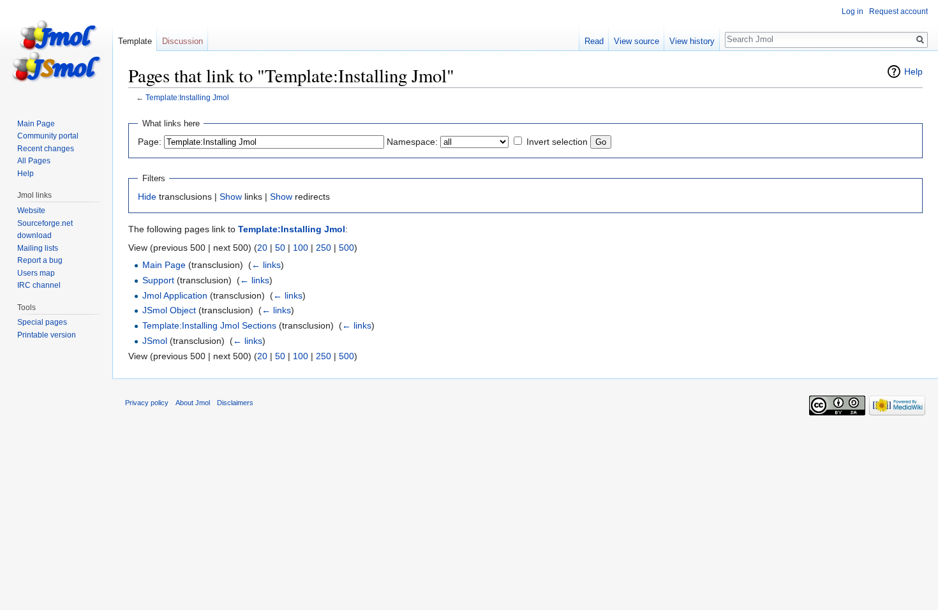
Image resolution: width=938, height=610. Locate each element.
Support (158, 280)
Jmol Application (174, 295)
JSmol (154, 341)
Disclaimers (235, 402)
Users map (36, 273)
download (34, 235)
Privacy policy (146, 402)
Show (231, 196)
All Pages (33, 160)
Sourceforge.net (45, 223)
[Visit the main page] (56, 51)
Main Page (164, 265)
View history (692, 41)
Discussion (182, 41)
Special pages (42, 322)
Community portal (47, 135)
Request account (898, 11)
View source (636, 41)
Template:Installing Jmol (187, 97)
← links (266, 265)
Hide (147, 196)
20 (262, 247)
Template (135, 41)
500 (346, 247)
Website (31, 210)
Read (594, 41)
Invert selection (557, 142)
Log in (852, 11)
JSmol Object (169, 310)
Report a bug (40, 260)
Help (913, 71)
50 (280, 247)
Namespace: (412, 142)
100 (300, 247)
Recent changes (45, 148)
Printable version (46, 335)
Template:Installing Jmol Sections (209, 325)
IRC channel (39, 285)
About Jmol (192, 402)
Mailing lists (37, 248)
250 (323, 247)
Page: (149, 142)
